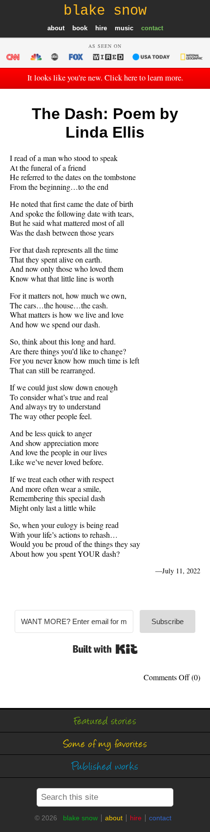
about (55, 28)
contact (152, 28)
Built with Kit (105, 649)
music (124, 28)
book (79, 28)
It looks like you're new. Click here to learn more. (105, 77)
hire (101, 28)
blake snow (80, 818)
